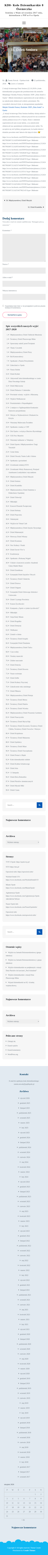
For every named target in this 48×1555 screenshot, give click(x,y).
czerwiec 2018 (25, 1442)
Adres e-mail (7, 277)
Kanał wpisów (13, 1046)
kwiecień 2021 (25, 1315)
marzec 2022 (24, 1270)
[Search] (39, 805)
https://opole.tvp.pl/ (23, 862)
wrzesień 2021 (25, 1300)
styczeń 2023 (25, 1231)
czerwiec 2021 (25, 1305)
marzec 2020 (24, 1369)
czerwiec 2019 (25, 1398)
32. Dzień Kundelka (35, 207)
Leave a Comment (17, 84)
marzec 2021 (24, 1319)
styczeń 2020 (25, 1374)
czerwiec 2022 (25, 1255)
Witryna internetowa (9, 291)
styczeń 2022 (25, 1280)
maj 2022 (25, 1260)
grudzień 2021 (25, 1285)
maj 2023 (25, 1211)
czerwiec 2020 (25, 1354)
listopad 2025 (25, 1108)
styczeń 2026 (25, 1098)
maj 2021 (25, 1310)
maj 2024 (25, 1162)
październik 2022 (25, 1246)
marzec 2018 (24, 1457)
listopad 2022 (25, 1241)
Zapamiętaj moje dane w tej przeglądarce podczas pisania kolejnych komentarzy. (25, 307)
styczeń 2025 (25, 1133)
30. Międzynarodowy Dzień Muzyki (19, 200)
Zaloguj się (11, 1041)
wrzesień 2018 (25, 1437)
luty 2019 (25, 1413)
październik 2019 (25, 1388)
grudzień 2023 (25, 1187)
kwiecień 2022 (25, 1265)
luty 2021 (25, 1324)
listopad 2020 (25, 1339)
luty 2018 (25, 1462)
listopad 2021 (25, 1290)
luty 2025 (25, 1128)
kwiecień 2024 (25, 1167)
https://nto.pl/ (14, 867)
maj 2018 (25, 1447)
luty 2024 (25, 1177)
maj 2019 (25, 1403)
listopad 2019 (25, 1383)
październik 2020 (25, 1344)
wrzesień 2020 (25, 1349)
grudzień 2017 (25, 1467)
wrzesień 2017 (25, 1477)
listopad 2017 (25, 1472)
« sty (23, 1520)
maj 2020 (25, 1359)
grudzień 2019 (25, 1378)
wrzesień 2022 (25, 1251)
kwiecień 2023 (25, 1216)
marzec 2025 (24, 1123)
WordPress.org (13, 1054)
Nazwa (5, 264)
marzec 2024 (24, 1172)
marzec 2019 (24, 1408)
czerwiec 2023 (25, 1206)
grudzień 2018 (25, 1423)
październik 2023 (25, 1196)
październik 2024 (25, 1147)
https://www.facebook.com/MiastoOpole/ (20, 888)
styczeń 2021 (25, 1329)
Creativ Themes (29, 1550)
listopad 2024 (25, 1142)
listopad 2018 (25, 1428)
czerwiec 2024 (25, 1157)
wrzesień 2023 (25, 1201)
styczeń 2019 (25, 1418)
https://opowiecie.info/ (25, 872)
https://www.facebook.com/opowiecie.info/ (21, 915)
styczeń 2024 (25, 1182)
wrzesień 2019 (25, 1393)
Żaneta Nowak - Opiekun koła (18, 80)
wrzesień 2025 (25, 1118)
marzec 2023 (24, 1221)
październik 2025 (25, 1113)
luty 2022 (25, 1275)
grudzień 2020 (25, 1334)
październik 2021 (25, 1295)
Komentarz (7, 230)
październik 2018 (25, 1433)
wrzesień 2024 (25, 1152)
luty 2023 (25, 1226)
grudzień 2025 (25, 1103)
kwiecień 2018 (25, 1452)
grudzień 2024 (25, 1137)
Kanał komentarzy (14, 1050)
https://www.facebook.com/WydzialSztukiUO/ (22, 880)
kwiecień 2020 (25, 1364)
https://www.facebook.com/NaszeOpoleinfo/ (21, 907)
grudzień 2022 (25, 1236)
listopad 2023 (25, 1192)
